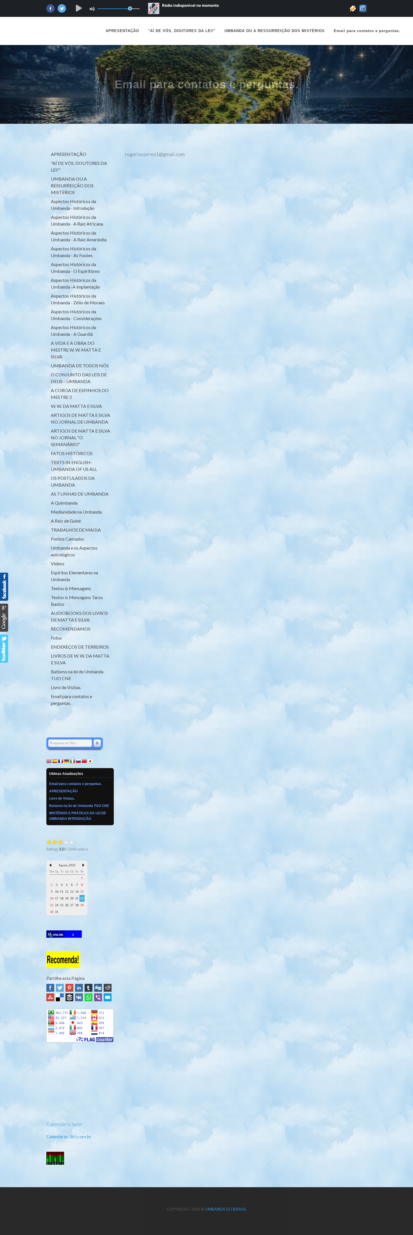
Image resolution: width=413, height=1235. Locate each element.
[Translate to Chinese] (84, 760)
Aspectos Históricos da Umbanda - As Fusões (73, 252)
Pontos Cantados (67, 538)
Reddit (108, 988)
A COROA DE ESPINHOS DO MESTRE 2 (80, 394)
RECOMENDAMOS (70, 628)
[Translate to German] (66, 760)
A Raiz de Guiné (66, 520)
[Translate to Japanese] (90, 760)
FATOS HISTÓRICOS (71, 453)
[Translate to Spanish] (54, 760)
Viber (98, 997)
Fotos (56, 637)
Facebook (50, 988)
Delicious (60, 997)
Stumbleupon (50, 997)
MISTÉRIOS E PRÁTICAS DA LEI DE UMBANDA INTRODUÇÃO (77, 816)
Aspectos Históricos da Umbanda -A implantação (75, 283)
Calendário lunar (64, 1124)
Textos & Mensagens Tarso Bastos (77, 601)
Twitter (60, 988)
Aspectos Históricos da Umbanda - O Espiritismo (75, 268)
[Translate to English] (48, 760)
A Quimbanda (64, 502)
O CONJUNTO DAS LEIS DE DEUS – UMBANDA (79, 378)
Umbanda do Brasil (226, 1209)
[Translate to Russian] (78, 760)
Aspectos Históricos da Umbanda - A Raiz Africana (77, 220)
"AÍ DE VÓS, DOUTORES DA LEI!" (79, 166)
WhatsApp (88, 997)
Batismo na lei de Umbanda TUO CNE (77, 675)
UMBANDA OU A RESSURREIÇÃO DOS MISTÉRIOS (72, 185)
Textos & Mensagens (71, 588)
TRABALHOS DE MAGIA (76, 529)
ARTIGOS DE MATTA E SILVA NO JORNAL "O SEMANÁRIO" (80, 437)
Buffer (69, 997)
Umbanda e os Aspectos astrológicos (74, 551)
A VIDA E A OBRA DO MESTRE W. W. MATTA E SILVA (76, 349)
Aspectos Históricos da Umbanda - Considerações (76, 315)
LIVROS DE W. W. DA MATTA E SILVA (80, 659)
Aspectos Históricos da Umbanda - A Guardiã (73, 331)
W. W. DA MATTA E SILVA (76, 406)
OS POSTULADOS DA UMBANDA (73, 481)
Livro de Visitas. (66, 687)
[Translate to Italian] (72, 760)
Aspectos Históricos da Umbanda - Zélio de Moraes (78, 299)
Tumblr (88, 988)
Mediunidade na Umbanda (76, 511)
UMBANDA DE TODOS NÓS (80, 365)
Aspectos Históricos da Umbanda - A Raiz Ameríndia (78, 236)
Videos (57, 563)
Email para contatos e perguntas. (71, 700)
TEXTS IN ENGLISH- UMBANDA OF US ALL (74, 466)
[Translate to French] (60, 760)
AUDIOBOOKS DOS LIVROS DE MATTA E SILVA (79, 616)
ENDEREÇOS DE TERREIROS (80, 646)
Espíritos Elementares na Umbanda (74, 576)
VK (79, 997)
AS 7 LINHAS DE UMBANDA (79, 493)
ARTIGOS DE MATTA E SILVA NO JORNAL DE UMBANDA (80, 418)
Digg (98, 988)
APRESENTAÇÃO (122, 31)
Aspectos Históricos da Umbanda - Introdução (73, 205)
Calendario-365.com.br (68, 1136)
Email (108, 997)
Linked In (79, 988)
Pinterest (69, 988)
